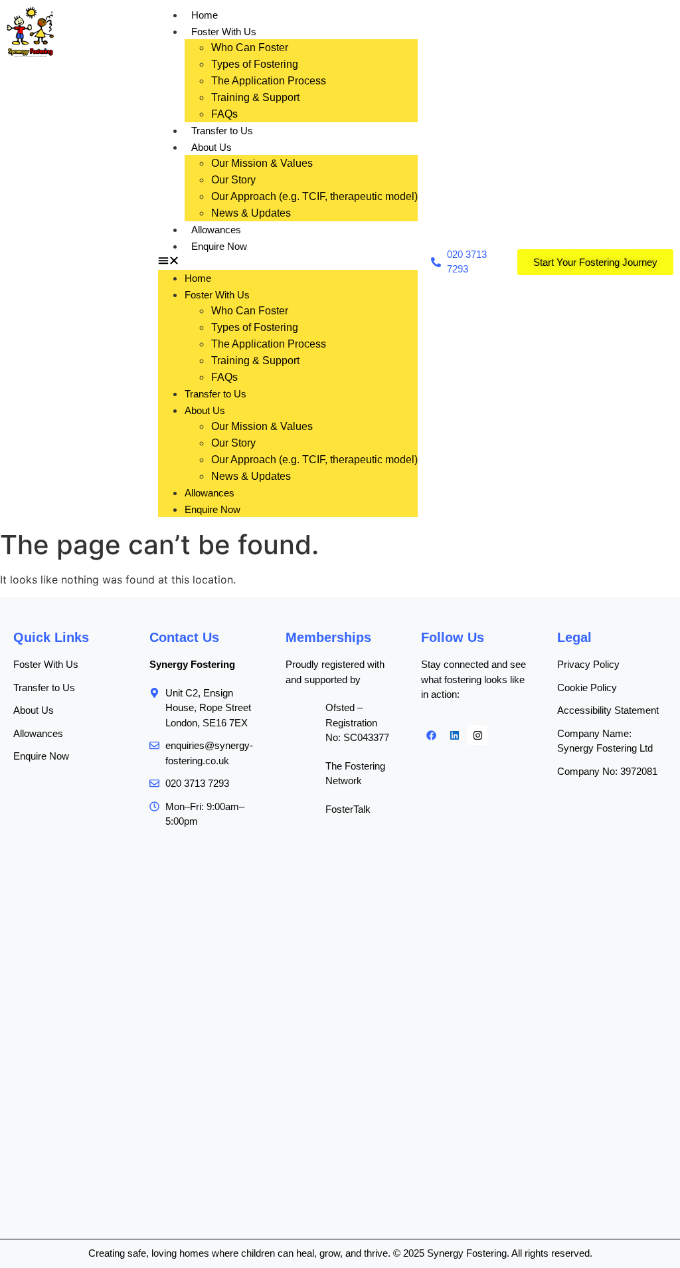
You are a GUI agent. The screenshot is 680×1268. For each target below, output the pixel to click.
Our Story (233, 179)
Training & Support (255, 97)
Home (204, 15)
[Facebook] (431, 735)
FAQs (224, 114)
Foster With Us (223, 31)
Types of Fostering (254, 64)
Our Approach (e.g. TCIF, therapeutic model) (314, 196)
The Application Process (268, 80)
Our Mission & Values (262, 163)
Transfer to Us (222, 130)
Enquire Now (219, 246)
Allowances (216, 229)
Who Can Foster (249, 47)
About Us (211, 147)
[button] (288, 262)
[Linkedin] (454, 735)
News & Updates (251, 213)
